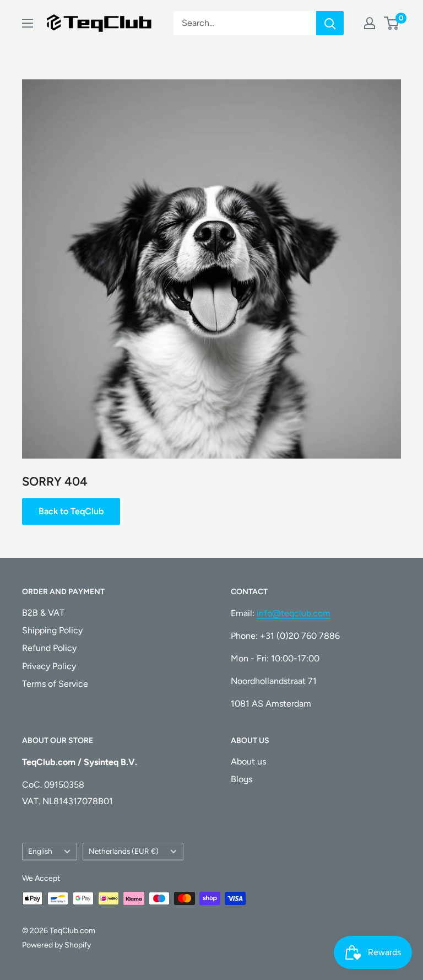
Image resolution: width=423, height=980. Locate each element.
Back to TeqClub (71, 511)
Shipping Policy (52, 630)
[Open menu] (27, 23)
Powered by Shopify (56, 945)
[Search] (330, 23)
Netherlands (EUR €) (124, 851)
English (40, 851)
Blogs (241, 779)
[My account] (369, 23)
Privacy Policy (49, 666)
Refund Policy (49, 648)
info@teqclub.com (293, 613)
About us (248, 761)
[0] (392, 23)
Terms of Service (55, 684)
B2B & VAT (43, 612)
